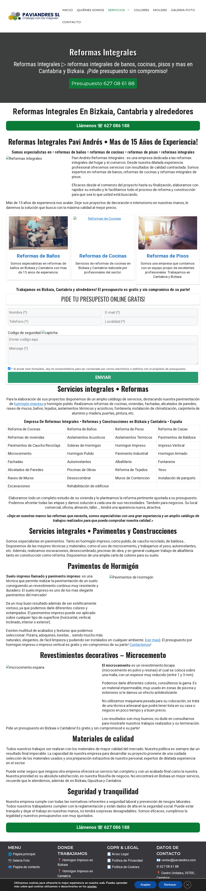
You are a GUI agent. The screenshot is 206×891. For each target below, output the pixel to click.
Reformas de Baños (38, 256)
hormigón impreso (28, 404)
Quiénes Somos (90, 10)
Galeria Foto (183, 10)
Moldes (160, 10)
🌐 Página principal (21, 854)
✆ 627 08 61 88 (168, 866)
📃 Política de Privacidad (125, 860)
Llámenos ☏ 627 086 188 (103, 125)
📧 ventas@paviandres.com (176, 860)
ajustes (92, 886)
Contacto (71, 22)
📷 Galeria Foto (19, 860)
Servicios (116, 10)
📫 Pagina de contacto (24, 867)
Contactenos (140, 644)
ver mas (152, 640)
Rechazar (170, 885)
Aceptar (145, 885)
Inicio (67, 10)
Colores (141, 10)
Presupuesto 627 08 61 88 (103, 83)
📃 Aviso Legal (118, 854)
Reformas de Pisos (168, 256)
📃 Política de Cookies (123, 867)
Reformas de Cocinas (103, 256)
